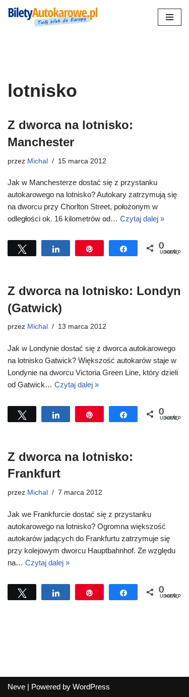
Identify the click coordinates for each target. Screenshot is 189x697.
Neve (16, 686)
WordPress (91, 686)
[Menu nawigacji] (169, 17)
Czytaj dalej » (142, 218)
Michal (37, 161)
